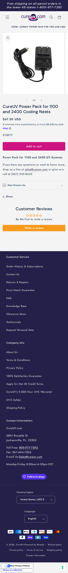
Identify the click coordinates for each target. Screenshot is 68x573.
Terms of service (35, 549)
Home (14, 26)
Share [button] (9, 196)
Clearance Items (16, 314)
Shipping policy (54, 549)
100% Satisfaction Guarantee (24, 376)
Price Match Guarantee (20, 290)
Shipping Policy (15, 408)
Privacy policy (16, 549)
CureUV (20, 544)
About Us (12, 352)
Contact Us (12, 274)
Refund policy (55, 544)
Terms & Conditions (18, 360)
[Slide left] (26, 100)
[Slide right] (41, 100)
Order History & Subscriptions (24, 266)
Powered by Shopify (34, 544)
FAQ (9, 298)
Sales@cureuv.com (30, 457)
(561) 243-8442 (21, 174)
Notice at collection (12, 570)
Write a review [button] (34, 228)
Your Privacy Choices (20, 566)
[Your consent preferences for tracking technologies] (62, 567)
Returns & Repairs (17, 282)
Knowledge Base (16, 306)
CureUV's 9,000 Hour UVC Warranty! (29, 392)
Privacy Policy (14, 368)
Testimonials (13, 322)
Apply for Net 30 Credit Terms (24, 384)
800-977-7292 (28, 447)
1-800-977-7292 (49, 7)
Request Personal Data (20, 330)
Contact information (35, 555)
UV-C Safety (13, 400)
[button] (7, 17)
